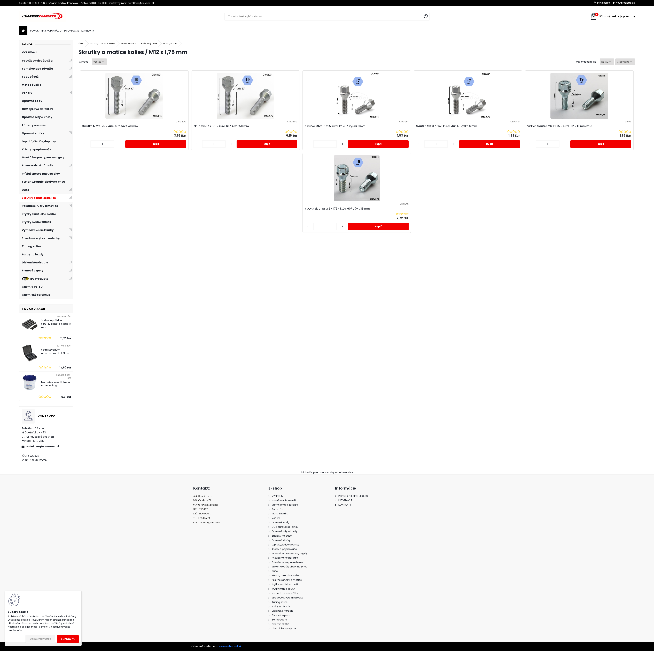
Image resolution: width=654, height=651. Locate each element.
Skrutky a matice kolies (102, 43)
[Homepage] (23, 31)
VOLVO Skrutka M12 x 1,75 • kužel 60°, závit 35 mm (337, 208)
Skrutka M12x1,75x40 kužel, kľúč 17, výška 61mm (446, 126)
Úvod (81, 43)
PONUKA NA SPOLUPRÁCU (45, 30)
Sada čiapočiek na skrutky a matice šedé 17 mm (56, 324)
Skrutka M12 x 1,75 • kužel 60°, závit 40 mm (110, 126)
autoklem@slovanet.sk (43, 446)
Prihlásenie (603, 2)
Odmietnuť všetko (40, 639)
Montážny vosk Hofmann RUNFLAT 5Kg (56, 384)
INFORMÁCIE (71, 30)
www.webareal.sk (230, 646)
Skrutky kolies (128, 43)
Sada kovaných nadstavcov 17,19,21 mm (55, 351)
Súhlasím (68, 639)
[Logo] (42, 16)
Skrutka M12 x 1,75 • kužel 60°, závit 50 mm (221, 126)
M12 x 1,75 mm (170, 43)
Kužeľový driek (149, 43)
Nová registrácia (625, 2)
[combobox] (607, 61)
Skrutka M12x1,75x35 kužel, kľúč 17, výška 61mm (335, 126)
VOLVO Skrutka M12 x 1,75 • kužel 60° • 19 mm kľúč (559, 126)
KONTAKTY (88, 30)
